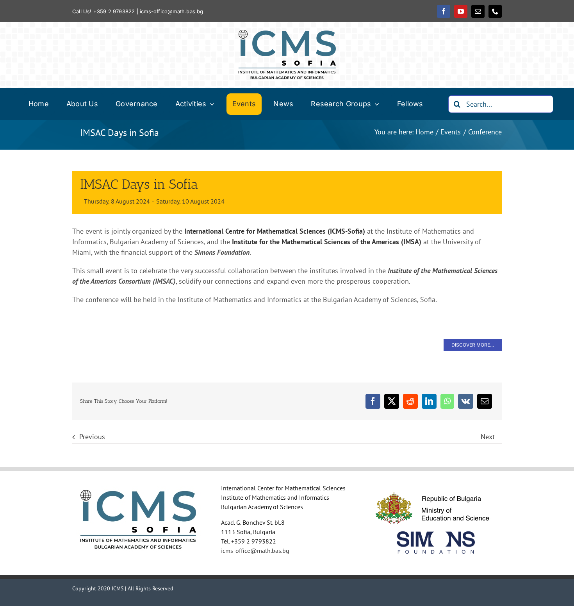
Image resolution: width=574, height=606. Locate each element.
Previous (92, 436)
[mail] (478, 11)
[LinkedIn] (429, 401)
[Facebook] (373, 401)
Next (488, 436)
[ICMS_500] (287, 33)
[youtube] (460, 11)
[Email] (484, 401)
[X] (391, 401)
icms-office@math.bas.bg (171, 11)
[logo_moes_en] (435, 487)
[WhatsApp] (447, 401)
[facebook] (443, 11)
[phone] (495, 11)
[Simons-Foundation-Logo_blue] (436, 534)
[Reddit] (410, 401)
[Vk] (465, 401)
